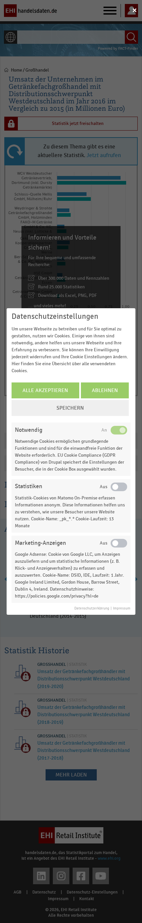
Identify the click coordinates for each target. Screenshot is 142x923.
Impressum (121, 608)
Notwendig (28, 430)
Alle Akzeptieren (45, 390)
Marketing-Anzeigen (40, 543)
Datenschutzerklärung (91, 608)
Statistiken (28, 486)
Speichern (70, 408)
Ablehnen (105, 390)
